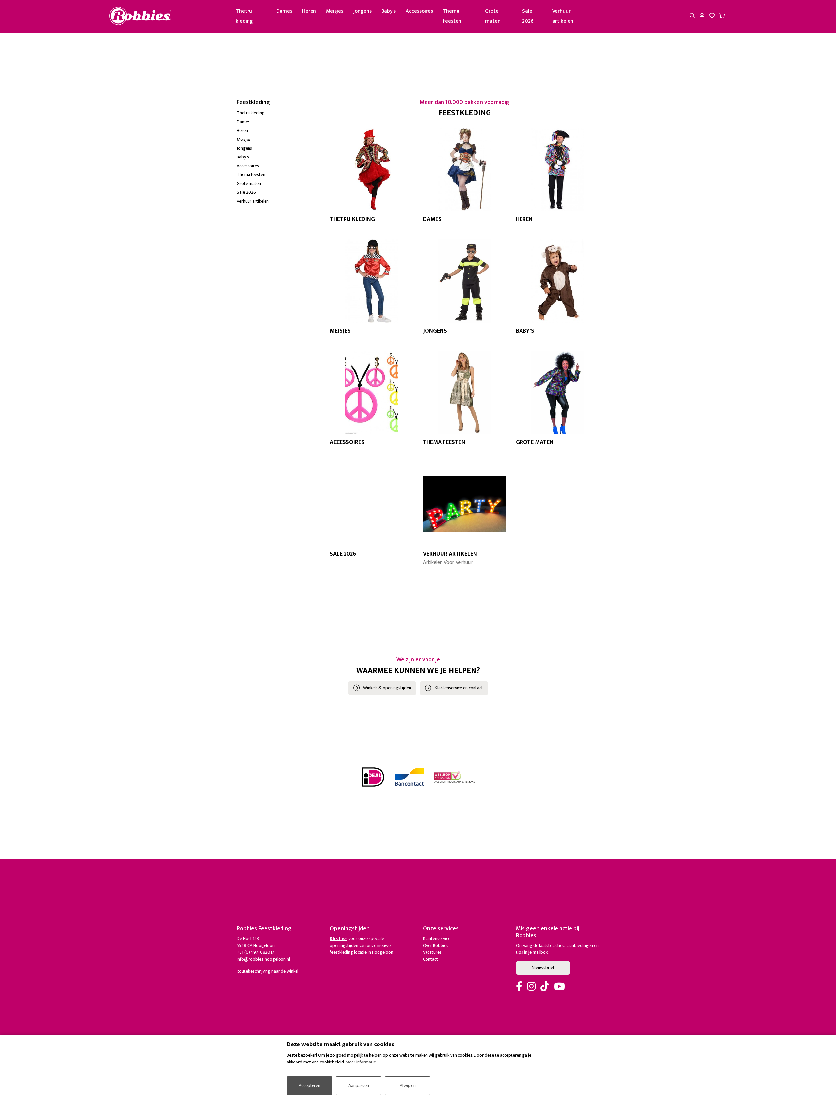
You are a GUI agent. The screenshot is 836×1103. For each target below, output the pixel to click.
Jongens (362, 11)
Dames (284, 11)
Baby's (388, 11)
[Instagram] (531, 987)
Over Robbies (435, 945)
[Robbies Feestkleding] (140, 16)
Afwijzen (408, 1085)
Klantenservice (436, 938)
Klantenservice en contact (459, 688)
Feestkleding (253, 102)
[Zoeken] (692, 16)
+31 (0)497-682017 (255, 952)
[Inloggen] (702, 16)
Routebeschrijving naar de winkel (267, 971)
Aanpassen (358, 1085)
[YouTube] (559, 987)
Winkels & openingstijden (387, 688)
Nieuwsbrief (543, 967)
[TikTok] (544, 987)
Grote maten (493, 16)
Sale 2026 (528, 16)
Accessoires (419, 11)
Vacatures (432, 952)
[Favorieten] (712, 16)
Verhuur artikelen (562, 16)
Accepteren (309, 1085)
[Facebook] (519, 987)
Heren (309, 11)
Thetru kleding (244, 16)
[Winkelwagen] (722, 16)
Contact (430, 959)
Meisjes (334, 11)
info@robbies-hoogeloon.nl (263, 959)
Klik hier (338, 938)
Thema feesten (452, 16)
